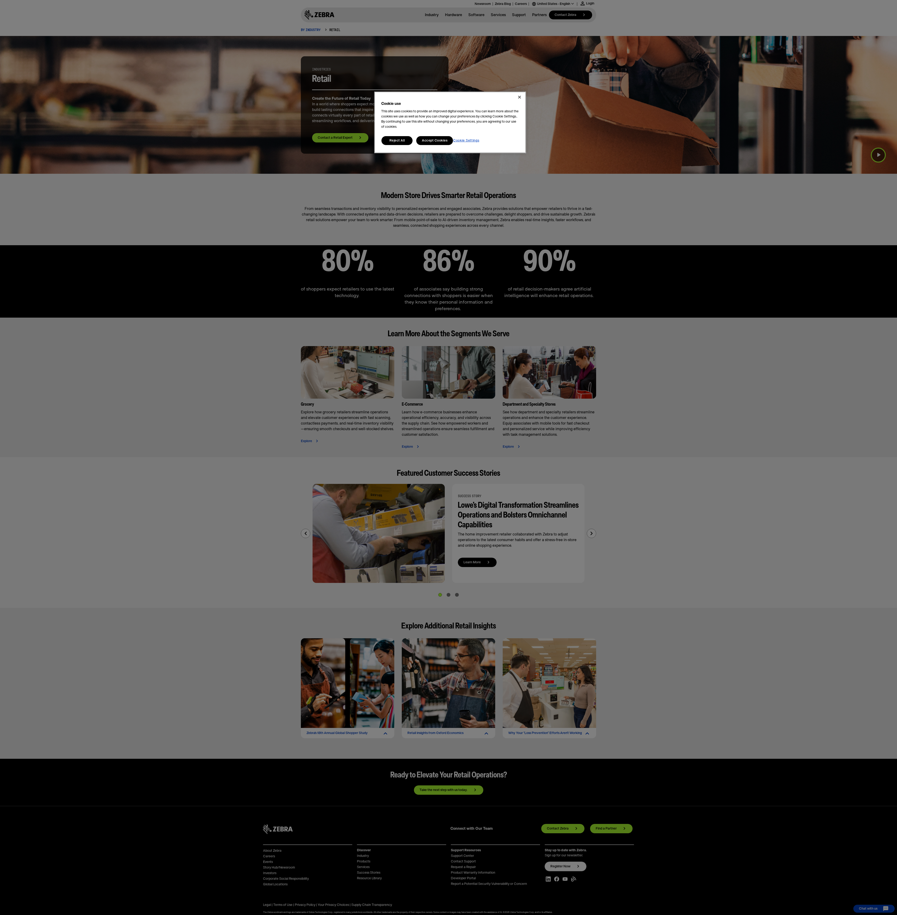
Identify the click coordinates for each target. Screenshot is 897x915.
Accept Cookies (434, 140)
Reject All (397, 140)
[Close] (519, 97)
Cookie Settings (466, 140)
